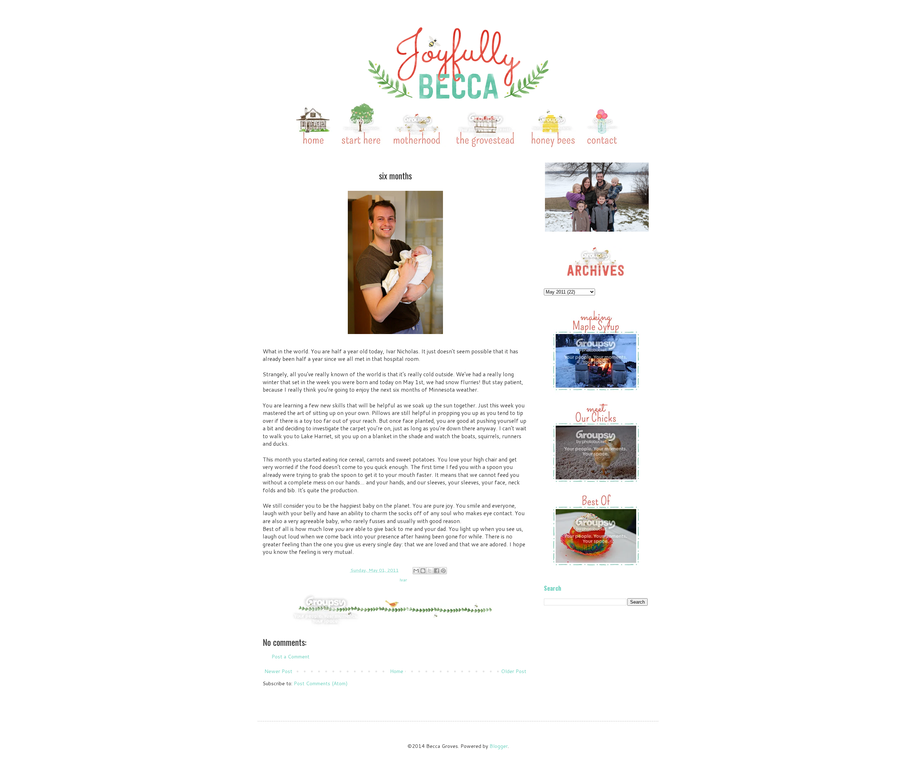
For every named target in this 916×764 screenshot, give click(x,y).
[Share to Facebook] (436, 570)
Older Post (513, 671)
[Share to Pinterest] (443, 570)
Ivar (403, 579)
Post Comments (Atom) (320, 683)
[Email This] (416, 570)
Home (396, 671)
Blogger (498, 746)
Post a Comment (291, 656)
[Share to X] (429, 570)
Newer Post (278, 671)
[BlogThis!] (423, 570)
